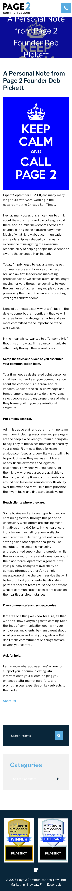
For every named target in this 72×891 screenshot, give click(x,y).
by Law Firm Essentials (45, 884)
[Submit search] (59, 735)
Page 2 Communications (34, 880)
